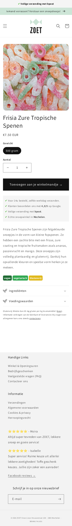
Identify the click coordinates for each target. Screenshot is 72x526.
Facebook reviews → (22, 475)
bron (59, 311)
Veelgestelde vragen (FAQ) (25, 376)
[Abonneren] (59, 499)
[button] (5, 26)
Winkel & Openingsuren (23, 366)
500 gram (12, 150)
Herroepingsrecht (19, 418)
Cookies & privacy (19, 412)
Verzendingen (17, 402)
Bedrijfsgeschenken (20, 371)
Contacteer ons (18, 381)
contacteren (35, 318)
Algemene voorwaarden (23, 407)
